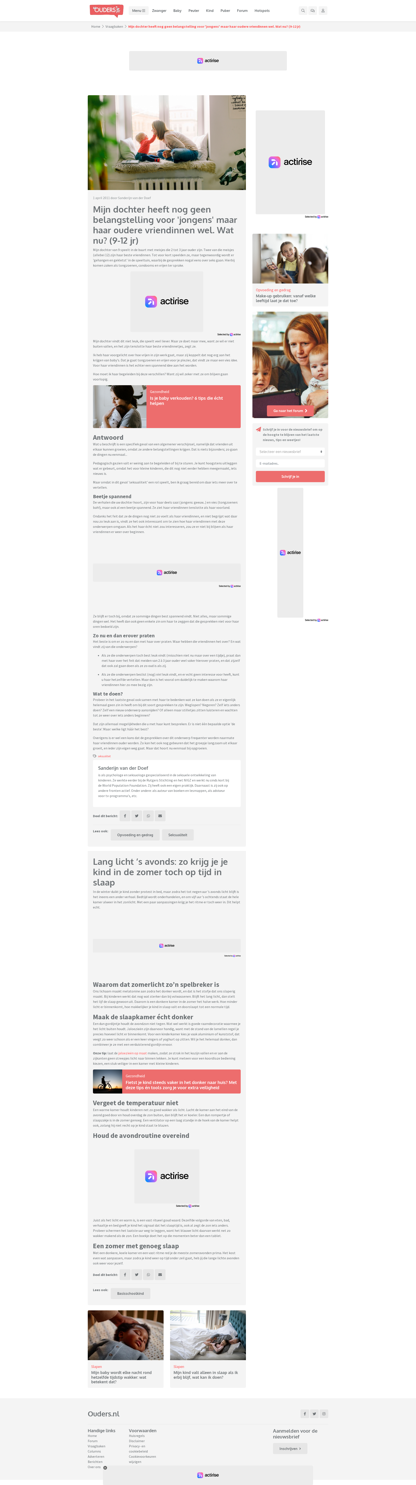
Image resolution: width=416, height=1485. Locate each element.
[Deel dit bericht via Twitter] (136, 815)
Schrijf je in (290, 476)
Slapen (96, 1366)
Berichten (95, 1461)
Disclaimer (137, 1441)
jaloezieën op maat (132, 1053)
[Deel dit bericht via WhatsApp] (148, 815)
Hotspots (262, 10)
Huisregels (137, 1435)
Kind (210, 10)
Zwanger (159, 10)
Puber (225, 10)
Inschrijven (288, 1448)
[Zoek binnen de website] (303, 10)
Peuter (193, 10)
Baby (177, 10)
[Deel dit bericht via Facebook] (125, 815)
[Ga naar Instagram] (324, 1413)
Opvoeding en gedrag (135, 835)
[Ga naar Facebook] (305, 1413)
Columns (94, 1451)
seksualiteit (104, 756)
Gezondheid (159, 391)
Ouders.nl (103, 1413)
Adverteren (96, 1456)
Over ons (94, 1467)
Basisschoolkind (130, 1293)
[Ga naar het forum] (312, 10)
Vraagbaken (114, 26)
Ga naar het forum (288, 411)
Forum (242, 10)
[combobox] (290, 452)
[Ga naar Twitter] (314, 1413)
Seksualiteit (177, 835)
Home (95, 26)
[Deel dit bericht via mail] (160, 815)
